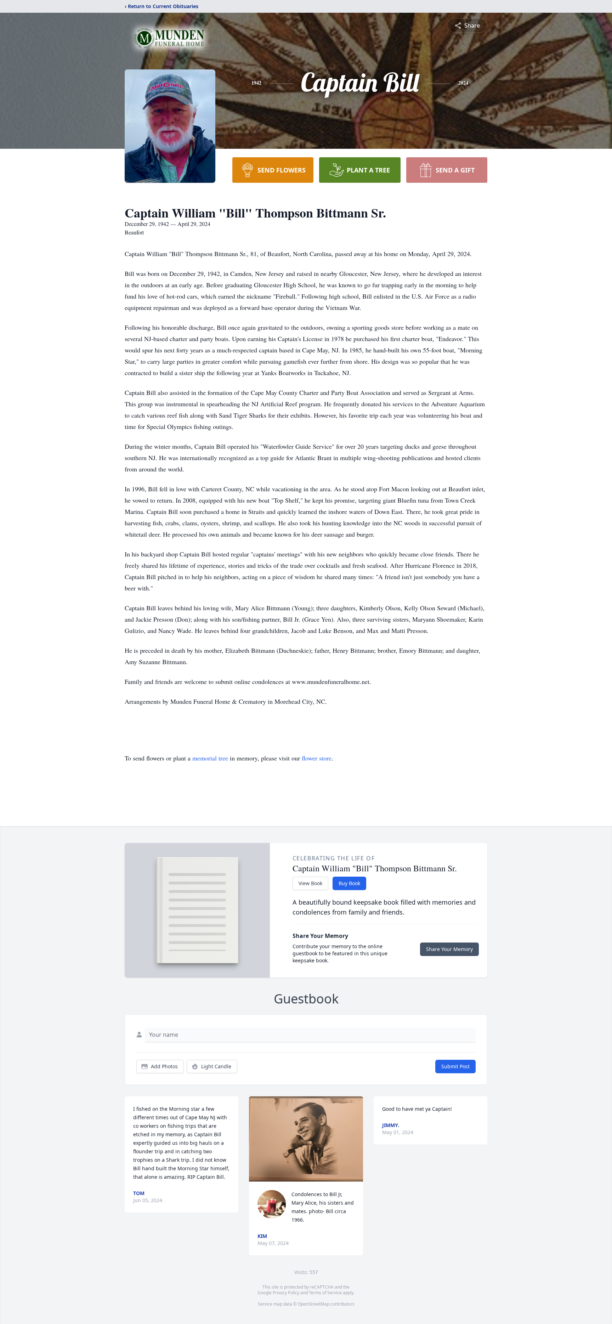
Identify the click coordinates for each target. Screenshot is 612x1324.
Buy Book (349, 883)
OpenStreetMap (313, 1304)
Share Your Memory (449, 949)
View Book (310, 883)
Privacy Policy (286, 1293)
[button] (306, 1139)
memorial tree (210, 758)
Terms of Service (325, 1293)
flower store (317, 758)
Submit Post (455, 1066)
